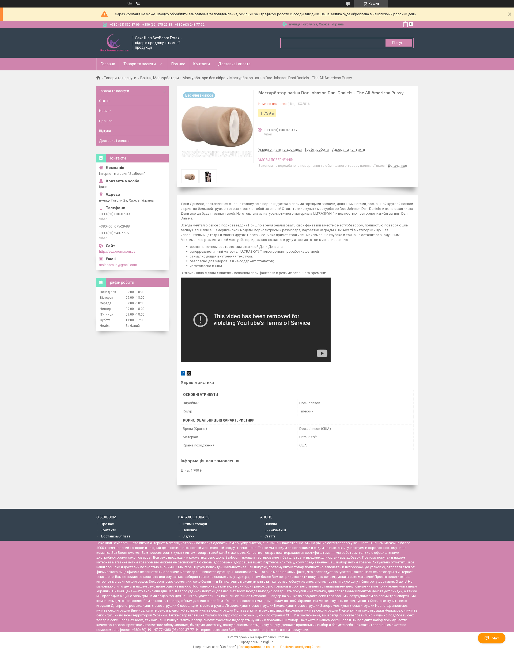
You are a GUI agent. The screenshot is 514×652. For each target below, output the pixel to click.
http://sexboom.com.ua (117, 251)
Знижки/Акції (275, 530)
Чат (495, 638)
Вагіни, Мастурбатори (159, 78)
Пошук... (399, 43)
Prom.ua (283, 637)
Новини (105, 111)
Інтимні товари (195, 524)
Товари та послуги (139, 64)
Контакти (201, 64)
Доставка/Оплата (115, 536)
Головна (108, 64)
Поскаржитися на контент (258, 647)
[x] (189, 374)
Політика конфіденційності (300, 647)
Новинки (190, 530)
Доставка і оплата (234, 64)
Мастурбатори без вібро (204, 78)
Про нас (178, 64)
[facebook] (183, 374)
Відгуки (105, 131)
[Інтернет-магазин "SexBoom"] (114, 42)
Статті (104, 101)
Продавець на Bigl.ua (257, 642)
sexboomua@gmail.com (118, 265)
